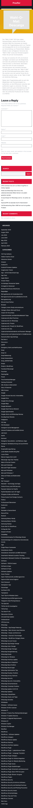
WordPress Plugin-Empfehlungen (10, 766)
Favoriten (4, 371)
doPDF (3, 345)
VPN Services (5, 622)
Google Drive (5, 398)
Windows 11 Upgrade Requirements (11, 718)
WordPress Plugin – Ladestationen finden (13, 750)
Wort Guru (4, 801)
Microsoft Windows (6, 470)
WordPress (4, 731)
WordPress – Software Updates (10, 734)
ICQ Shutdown (5, 425)
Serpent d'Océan (6, 532)
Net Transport (5, 481)
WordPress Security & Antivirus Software (13, 782)
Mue (2, 478)
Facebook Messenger (7, 369)
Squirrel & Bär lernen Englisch (9, 579)
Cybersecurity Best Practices (9, 318)
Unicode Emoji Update (7, 617)
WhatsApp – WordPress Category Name (12, 638)
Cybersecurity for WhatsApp (9, 321)
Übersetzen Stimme (7, 614)
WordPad (3, 729)
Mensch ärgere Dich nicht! (8, 457)
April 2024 (4, 243)
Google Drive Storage (7, 401)
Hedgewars (4, 419)
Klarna (3, 446)
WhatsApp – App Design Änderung (11, 627)
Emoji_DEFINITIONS (7, 361)
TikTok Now (4, 609)
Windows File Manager (7, 726)
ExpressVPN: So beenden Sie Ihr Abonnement (14, 202)
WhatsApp (4, 625)
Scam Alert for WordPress (8, 526)
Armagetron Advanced (7, 286)
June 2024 (4, 237)
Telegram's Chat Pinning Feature (10, 601)
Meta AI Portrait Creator (8, 462)
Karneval (3, 438)
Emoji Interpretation (7, 358)
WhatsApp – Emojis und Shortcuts (11, 633)
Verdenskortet (5, 619)
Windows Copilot (6, 723)
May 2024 (4, 240)
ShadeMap (4, 534)
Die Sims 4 (4, 339)
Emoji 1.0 (3, 353)
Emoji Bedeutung (6, 355)
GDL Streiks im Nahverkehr (9, 385)
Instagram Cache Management (10, 427)
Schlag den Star (5, 529)
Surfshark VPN (5, 590)
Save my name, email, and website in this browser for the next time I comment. (16, 152)
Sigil (2, 545)
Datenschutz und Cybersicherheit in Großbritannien (16, 334)
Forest (3, 377)
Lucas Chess (5, 454)
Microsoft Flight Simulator (8, 467)
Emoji (2, 350)
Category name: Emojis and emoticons (12, 307)
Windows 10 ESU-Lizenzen (9, 707)
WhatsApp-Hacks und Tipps (9, 697)
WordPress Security (7, 780)
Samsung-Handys (6, 524)
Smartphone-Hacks (6, 550)
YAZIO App (4, 804)
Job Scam (4, 433)
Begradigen (4, 291)
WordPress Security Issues (9, 790)
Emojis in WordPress (7, 366)
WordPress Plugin (6, 748)
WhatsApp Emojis (6, 654)
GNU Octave (4, 390)
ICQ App (3, 422)
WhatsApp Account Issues (9, 641)
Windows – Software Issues (9, 705)
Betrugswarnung (6, 299)
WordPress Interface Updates (9, 745)
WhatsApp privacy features (9, 675)
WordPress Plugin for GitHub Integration (13, 758)
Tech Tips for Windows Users (9, 595)
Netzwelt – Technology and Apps (10, 483)
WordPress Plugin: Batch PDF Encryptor (12, 772)
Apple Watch (5, 278)
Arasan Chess (5, 280)
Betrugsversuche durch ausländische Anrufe (14, 296)
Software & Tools (6, 569)
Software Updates (6, 571)
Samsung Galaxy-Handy (8, 518)
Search (6, 168)
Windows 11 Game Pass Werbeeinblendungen (14, 713)
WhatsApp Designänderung (9, 651)
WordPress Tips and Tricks (9, 796)
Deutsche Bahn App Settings (9, 337)
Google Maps (5, 403)
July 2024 (4, 235)
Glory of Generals (6, 387)
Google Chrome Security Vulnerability (12, 395)
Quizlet (3, 508)
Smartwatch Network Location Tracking (12, 555)
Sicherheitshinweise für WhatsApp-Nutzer (13, 537)
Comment (4, 109)
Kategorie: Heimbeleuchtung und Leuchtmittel (14, 443)
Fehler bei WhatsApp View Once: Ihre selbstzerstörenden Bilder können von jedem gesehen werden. (14, 193)
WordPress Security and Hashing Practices (13, 785)
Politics (3, 499)
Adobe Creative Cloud (7, 256)
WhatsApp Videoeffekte (8, 694)
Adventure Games (6, 259)
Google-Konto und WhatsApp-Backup (12, 414)
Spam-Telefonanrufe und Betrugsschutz (13, 577)
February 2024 (5, 246)
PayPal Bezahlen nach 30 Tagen (10, 492)
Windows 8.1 (4, 721)
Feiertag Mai (4, 374)
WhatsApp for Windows (8, 657)
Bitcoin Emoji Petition (7, 302)
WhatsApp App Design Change (10, 643)
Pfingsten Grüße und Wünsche (10, 494)
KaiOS (3, 435)
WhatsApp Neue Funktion (8, 665)
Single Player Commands (8, 547)
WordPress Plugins (6, 777)
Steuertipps (4, 587)
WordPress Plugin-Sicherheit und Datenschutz (14, 769)
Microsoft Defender (7, 465)
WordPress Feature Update (9, 739)
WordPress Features (7, 742)
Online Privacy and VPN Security (10, 486)
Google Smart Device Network (10, 409)
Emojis (3, 363)
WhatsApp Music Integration (9, 662)
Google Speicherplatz (7, 411)
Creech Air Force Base (7, 313)
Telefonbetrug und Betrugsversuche (11, 598)
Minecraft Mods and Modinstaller (10, 475)
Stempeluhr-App (6, 585)
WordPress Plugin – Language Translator (13, 753)
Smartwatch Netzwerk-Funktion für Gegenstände (15, 558)
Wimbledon (4, 702)
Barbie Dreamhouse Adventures (10, 289)
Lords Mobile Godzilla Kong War (10, 451)
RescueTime (4, 513)
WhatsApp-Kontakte (7, 699)
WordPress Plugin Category (9, 755)
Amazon (3, 262)
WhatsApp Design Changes (9, 649)
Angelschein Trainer (7, 270)
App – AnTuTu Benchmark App (10, 272)
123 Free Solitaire (6, 254)
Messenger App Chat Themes (9, 459)
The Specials (5, 603)
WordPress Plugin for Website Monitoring (13, 761)
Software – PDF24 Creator (9, 563)
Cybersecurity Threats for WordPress (12, 326)
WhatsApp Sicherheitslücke (9, 683)
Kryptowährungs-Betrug (8, 449)
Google (3, 393)
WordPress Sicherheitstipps (9, 793)
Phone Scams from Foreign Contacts (12, 497)
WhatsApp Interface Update (9, 659)
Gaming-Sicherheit (6, 382)
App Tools (4, 275)
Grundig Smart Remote (7, 417)
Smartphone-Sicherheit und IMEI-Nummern (13, 552)
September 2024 (6, 230)
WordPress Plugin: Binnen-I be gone (11, 774)
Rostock (3, 516)
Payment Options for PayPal (9, 489)
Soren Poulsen (5, 574)
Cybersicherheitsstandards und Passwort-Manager (16, 331)
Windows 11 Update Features (9, 715)
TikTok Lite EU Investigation (9, 606)
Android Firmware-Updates (9, 267)
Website (3, 143)
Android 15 (4, 264)
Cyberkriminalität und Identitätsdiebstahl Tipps (15, 315)
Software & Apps (6, 566)
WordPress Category (7, 737)
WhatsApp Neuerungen (8, 667)
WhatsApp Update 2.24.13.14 (9, 689)
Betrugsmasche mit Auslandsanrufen (12, 294)
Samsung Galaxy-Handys (8, 521)
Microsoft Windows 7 (7, 473)
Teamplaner (4, 593)
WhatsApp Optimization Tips (9, 670)
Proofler (16, 3)
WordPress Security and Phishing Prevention (14, 788)
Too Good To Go (5, 611)
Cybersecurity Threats (7, 323)
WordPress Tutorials (7, 798)
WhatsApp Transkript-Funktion (10, 686)
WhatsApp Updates (6, 691)
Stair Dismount (5, 582)
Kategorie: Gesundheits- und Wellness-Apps (14, 441)
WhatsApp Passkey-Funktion (9, 673)
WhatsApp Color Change (8, 646)
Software (4, 561)
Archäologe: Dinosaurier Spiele (10, 283)
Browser (3, 305)
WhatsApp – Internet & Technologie (11, 635)
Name (3, 129)
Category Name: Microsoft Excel (10, 310)
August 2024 (5, 232)
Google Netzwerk (6, 406)
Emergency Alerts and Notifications (11, 347)
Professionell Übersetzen (8, 502)
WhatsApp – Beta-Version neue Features (13, 630)
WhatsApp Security (7, 678)
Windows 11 (4, 710)
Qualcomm (4, 505)
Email (3, 136)
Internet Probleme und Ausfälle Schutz (12, 430)
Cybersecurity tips (6, 329)
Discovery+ (4, 342)
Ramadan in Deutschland (8, 510)
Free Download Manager (8, 379)
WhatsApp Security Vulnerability (10, 681)
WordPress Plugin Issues (8, 764)
